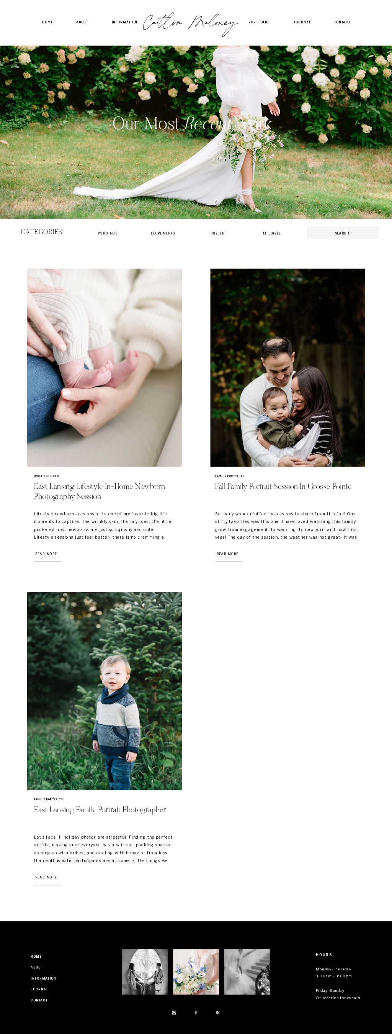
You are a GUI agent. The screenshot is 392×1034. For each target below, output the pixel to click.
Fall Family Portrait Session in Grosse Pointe (283, 487)
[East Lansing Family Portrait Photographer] (104, 691)
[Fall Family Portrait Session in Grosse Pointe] (288, 368)
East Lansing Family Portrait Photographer (100, 810)
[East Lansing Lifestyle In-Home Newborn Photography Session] (104, 368)
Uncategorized (46, 476)
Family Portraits (229, 476)
